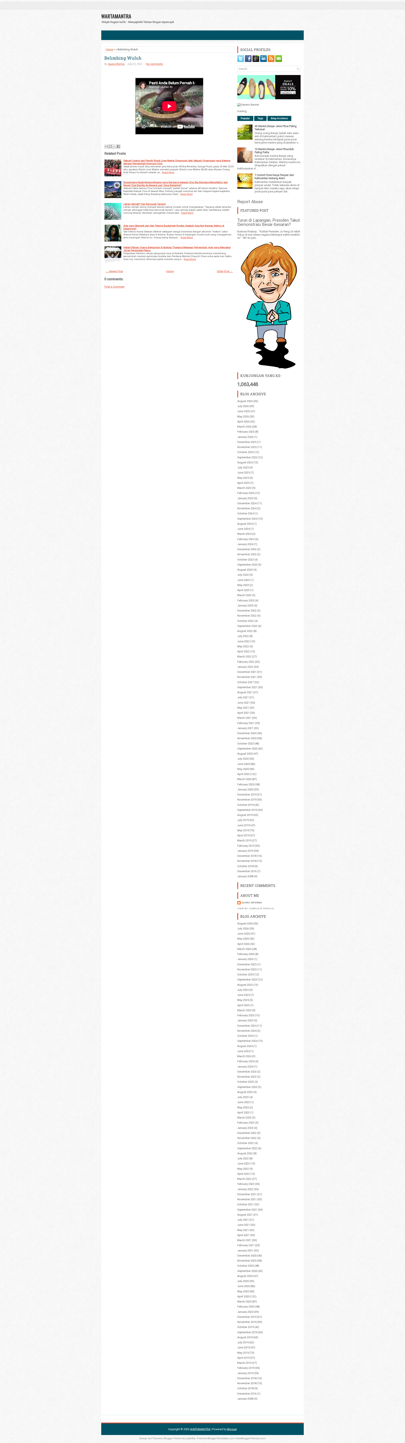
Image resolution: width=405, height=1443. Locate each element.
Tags (260, 118)
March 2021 (244, 717)
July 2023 (243, 574)
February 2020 (245, 784)
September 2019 (247, 809)
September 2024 (247, 518)
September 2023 (247, 564)
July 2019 (243, 820)
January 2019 (245, 850)
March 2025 (244, 487)
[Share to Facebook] (118, 146)
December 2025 (246, 442)
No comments (154, 64)
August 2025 (245, 462)
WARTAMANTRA (116, 16)
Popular (245, 118)
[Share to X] (114, 146)
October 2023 (245, 559)
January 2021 (245, 728)
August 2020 (245, 753)
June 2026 (243, 411)
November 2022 (246, 615)
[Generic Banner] (248, 104)
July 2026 (243, 406)
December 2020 (246, 733)
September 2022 (247, 626)
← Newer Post (114, 271)
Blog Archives (279, 118)
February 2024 (245, 539)
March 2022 (244, 656)
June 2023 (243, 580)
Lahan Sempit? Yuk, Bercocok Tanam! (144, 204)
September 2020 (247, 748)
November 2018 (246, 860)
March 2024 (244, 533)
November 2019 (246, 799)
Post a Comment (114, 286)
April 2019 (243, 835)
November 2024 (246, 508)
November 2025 (246, 447)
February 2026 (245, 431)
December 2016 (246, 871)
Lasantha (190, 1438)
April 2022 (243, 651)
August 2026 (245, 401)
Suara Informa (116, 64)
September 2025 (247, 457)
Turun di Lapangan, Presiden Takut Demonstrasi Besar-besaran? (268, 222)
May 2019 (243, 830)
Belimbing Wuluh (123, 58)
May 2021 (243, 707)
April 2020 (243, 774)
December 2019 (246, 794)
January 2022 (245, 666)
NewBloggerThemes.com (251, 1438)
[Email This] (106, 146)
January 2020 (245, 789)
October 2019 (245, 804)
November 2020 (246, 738)
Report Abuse (250, 201)
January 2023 (245, 605)
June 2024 (243, 528)
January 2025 (245, 498)
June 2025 (243, 472)
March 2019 (244, 840)
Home (109, 49)
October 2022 (245, 620)
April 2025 (243, 482)
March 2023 (244, 595)
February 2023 (245, 600)
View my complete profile (255, 908)
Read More (168, 172)
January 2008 (245, 876)
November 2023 (246, 554)
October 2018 (245, 866)
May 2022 (243, 646)
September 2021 (247, 687)
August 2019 (245, 815)
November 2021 (246, 677)
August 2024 (245, 523)
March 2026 (244, 426)
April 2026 (243, 421)
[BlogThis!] (110, 146)
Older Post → (225, 271)
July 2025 (243, 467)
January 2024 (245, 544)
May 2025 (243, 477)
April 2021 (243, 712)
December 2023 (246, 549)
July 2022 (243, 636)
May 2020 (243, 769)
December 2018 (246, 855)
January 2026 (245, 437)
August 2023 (245, 569)
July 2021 (243, 697)
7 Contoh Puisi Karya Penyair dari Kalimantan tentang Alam (274, 176)
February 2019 (245, 845)
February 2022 (245, 661)
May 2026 (243, 416)
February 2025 (245, 493)
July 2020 (243, 758)
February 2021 (245, 723)
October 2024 (245, 513)
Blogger (232, 1429)
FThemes (156, 1438)
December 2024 (246, 503)
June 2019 (243, 825)
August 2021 (245, 692)
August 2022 (245, 631)
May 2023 (243, 585)
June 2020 (243, 764)
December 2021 (246, 671)
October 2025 (245, 452)
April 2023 (243, 590)
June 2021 (243, 702)
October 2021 (245, 682)
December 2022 (246, 610)
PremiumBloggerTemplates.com (216, 1438)
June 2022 (243, 641)
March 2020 (244, 779)
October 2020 (245, 743)
